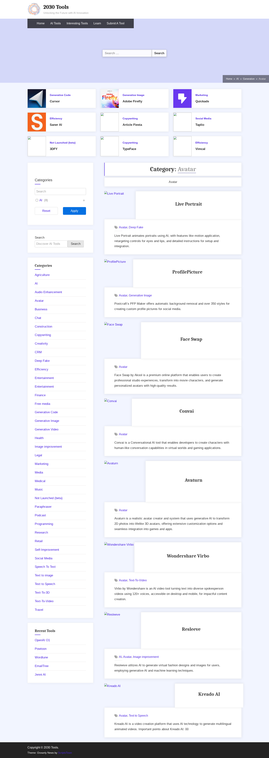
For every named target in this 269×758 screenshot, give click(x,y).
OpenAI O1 (42, 640)
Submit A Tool (115, 23)
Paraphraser (43, 506)
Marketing (201, 95)
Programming (44, 524)
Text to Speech (138, 715)
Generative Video (46, 429)
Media (39, 472)
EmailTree (41, 666)
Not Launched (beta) (63, 142)
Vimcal (200, 149)
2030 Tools (56, 7)
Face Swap (191, 339)
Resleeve (191, 629)
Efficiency (56, 118)
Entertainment (44, 378)
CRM (38, 352)
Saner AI (56, 125)
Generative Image (133, 95)
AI (120, 656)
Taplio (199, 125)
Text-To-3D (42, 592)
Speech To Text (45, 566)
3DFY (53, 149)
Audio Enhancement (48, 292)
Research (41, 532)
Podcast (40, 515)
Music (39, 489)
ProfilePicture (187, 272)
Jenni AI (40, 674)
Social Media (203, 118)
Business (41, 309)
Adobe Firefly (132, 101)
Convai (187, 411)
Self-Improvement (47, 549)
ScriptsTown (65, 752)
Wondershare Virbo (188, 556)
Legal (38, 455)
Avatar (123, 227)
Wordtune (41, 657)
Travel (39, 610)
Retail (39, 541)
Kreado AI (209, 694)
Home (41, 23)
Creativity (41, 343)
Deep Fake (136, 227)
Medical (40, 481)
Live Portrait (188, 204)
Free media (42, 404)
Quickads (202, 101)
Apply (74, 211)
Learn (97, 23)
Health (39, 438)
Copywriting (130, 118)
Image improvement (146, 656)
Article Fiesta (132, 125)
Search (39, 237)
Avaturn (193, 480)
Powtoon (40, 649)
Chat (38, 318)
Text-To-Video (138, 580)
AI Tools (55, 23)
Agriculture (42, 275)
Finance (40, 395)
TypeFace (129, 149)
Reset (46, 211)
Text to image (44, 575)
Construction (43, 326)
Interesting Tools (77, 23)
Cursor (55, 101)
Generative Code (60, 95)
